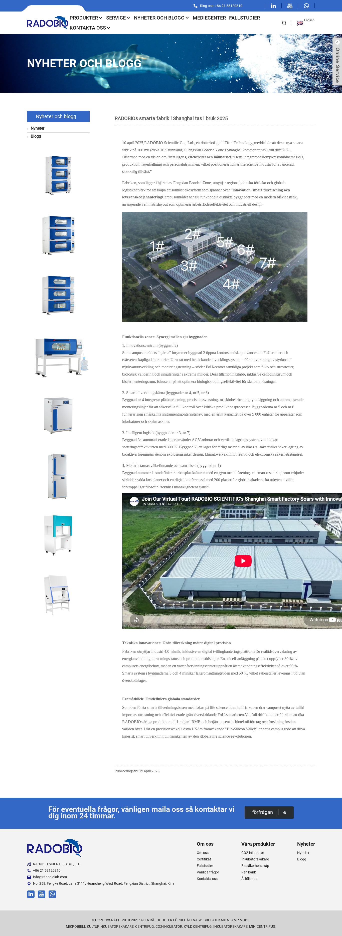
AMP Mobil (240, 920)
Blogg (36, 136)
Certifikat (204, 859)
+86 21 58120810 (47, 870)
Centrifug (144, 926)
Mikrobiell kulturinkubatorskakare (100, 926)
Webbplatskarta (214, 920)
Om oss (203, 853)
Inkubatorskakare (255, 859)
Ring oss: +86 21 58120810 (221, 6)
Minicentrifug (262, 926)
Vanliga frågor (208, 872)
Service (116, 18)
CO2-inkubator (252, 853)
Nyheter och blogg (159, 18)
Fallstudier (244, 18)
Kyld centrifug (198, 926)
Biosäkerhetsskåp (255, 866)
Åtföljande (249, 879)
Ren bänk (248, 872)
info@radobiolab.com (50, 877)
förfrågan (262, 812)
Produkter (84, 18)
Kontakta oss (88, 28)
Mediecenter (209, 18)
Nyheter (37, 128)
